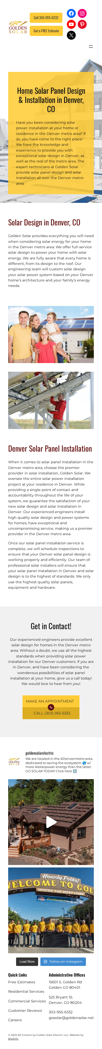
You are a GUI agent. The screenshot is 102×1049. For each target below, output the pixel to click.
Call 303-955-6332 (46, 17)
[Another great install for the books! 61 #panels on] (51, 822)
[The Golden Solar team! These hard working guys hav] (51, 910)
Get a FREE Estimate (46, 30)
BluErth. (13, 1038)
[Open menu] (91, 47)
